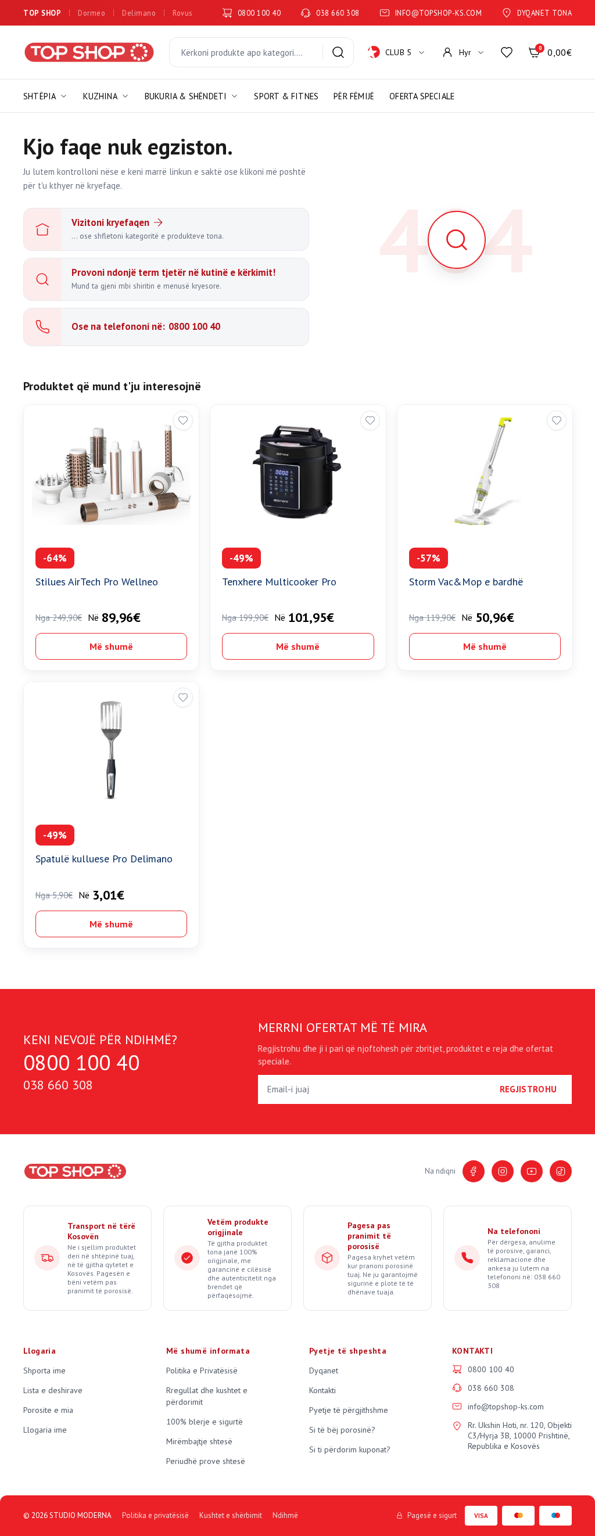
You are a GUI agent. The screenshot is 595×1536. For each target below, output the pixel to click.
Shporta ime (44, 1370)
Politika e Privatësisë (202, 1370)
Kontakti (322, 1390)
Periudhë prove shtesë (205, 1461)
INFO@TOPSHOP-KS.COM (438, 12)
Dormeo (91, 12)
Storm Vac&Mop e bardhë (466, 581)
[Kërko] (338, 52)
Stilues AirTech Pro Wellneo (96, 581)
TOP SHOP (42, 12)
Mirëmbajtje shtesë (199, 1441)
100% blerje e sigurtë (204, 1421)
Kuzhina (100, 96)
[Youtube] (532, 1171)
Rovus (182, 12)
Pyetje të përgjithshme (348, 1410)
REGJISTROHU (528, 1089)
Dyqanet (323, 1370)
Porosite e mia (48, 1410)
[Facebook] (474, 1171)
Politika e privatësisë (155, 1515)
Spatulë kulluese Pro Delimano (104, 858)
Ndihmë (285, 1515)
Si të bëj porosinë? (342, 1430)
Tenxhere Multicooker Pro (279, 581)
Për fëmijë (354, 96)
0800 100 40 (259, 12)
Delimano (139, 12)
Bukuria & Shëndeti (186, 96)
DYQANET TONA (544, 12)
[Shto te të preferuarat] (183, 420)
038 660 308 (338, 12)
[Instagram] (503, 1171)
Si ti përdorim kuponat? (349, 1449)
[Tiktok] (561, 1171)
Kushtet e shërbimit (230, 1515)
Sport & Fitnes (286, 96)
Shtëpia (39, 96)
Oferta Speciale (421, 96)
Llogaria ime (45, 1430)
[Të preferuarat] (506, 52)
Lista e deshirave (53, 1390)
